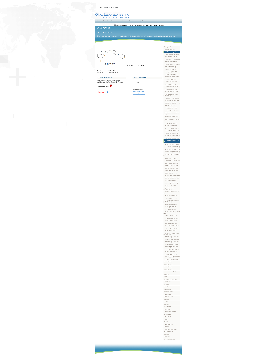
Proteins (166, 319)
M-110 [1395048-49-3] (171, 123)
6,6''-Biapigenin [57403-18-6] (172, 256)
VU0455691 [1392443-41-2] (171, 141)
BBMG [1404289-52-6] (171, 254)
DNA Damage (167, 314)
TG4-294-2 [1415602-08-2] (172, 237)
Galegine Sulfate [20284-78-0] (171, 155)
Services (122, 21)
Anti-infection (167, 306)
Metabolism (167, 284)
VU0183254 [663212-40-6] (172, 138)
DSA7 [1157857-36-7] (170, 173)
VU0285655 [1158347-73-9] (172, 149)
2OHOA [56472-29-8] (170, 158)
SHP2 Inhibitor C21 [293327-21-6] (171, 212)
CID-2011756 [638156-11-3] (172, 64)
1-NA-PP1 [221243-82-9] (171, 168)
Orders (129, 21)
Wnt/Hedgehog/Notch (169, 339)
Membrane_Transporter (170, 279)
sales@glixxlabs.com (138, 91)
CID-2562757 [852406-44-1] (172, 57)
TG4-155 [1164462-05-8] (171, 246)
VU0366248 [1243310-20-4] (172, 135)
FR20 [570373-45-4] (170, 69)
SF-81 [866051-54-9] (170, 230)
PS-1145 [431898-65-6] (171, 89)
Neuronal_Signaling (169, 291)
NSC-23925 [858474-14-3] (172, 76)
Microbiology (167, 289)
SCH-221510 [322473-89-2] (172, 151)
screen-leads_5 (168, 269)
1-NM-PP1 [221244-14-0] (171, 170)
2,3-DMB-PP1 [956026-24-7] (172, 160)
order (107, 92)
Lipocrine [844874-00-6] (171, 183)
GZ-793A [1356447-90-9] (171, 91)
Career (144, 21)
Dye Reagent (167, 316)
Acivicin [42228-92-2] (170, 105)
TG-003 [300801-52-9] (171, 62)
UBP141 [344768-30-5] (171, 81)
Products (114, 21)
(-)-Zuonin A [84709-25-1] (171, 218)
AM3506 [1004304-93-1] (171, 204)
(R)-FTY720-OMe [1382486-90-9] (169, 188)
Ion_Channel (167, 281)
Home (98, 21)
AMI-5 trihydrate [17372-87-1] (171, 120)
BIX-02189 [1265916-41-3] (172, 178)
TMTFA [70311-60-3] (170, 180)
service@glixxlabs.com (139, 94)
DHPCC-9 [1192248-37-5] (172, 128)
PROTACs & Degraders (171, 52)
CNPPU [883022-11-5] (171, 251)
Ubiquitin (166, 299)
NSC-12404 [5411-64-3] (171, 133)
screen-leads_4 (168, 266)
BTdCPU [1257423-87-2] (171, 259)
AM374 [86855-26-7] (170, 207)
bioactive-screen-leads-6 (170, 271)
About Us (105, 21)
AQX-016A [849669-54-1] (171, 195)
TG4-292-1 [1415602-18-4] (172, 239)
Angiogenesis (167, 47)
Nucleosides (167, 294)
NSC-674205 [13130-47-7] (172, 249)
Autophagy (167, 309)
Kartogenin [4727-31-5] (171, 71)
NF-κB (166, 321)
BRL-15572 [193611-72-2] (172, 225)
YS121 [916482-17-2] (170, 79)
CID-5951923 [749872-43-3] (172, 59)
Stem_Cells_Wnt (168, 296)
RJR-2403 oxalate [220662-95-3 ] (171, 113)
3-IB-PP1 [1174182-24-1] (171, 163)
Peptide (166, 301)
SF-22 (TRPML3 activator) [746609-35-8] (171, 233)
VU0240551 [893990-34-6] (172, 100)
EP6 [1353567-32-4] (170, 67)
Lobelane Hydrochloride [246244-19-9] (170, 95)
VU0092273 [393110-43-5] (172, 144)
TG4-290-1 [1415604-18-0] (172, 242)
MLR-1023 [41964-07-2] (171, 74)
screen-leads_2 (168, 261)
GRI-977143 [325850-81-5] (172, 130)
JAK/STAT (166, 274)
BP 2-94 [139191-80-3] (171, 220)
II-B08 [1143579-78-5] (171, 215)
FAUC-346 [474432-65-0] (171, 228)
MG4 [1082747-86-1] (170, 185)
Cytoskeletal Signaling (170, 311)
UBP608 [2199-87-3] (170, 84)
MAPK (165, 276)
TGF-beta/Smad (168, 331)
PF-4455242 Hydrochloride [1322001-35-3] (171, 201)
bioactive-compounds (169, 49)
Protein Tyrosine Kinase (170, 329)
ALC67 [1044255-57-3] (171, 125)
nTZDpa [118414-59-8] (171, 108)
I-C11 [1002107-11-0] (170, 209)
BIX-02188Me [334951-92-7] (172, 175)
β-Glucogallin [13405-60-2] (172, 54)
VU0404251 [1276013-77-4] (172, 146)
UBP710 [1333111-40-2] (171, 86)
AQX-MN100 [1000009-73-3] (171, 192)
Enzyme (166, 286)
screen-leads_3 (168, 264)
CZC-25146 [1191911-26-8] (172, 103)
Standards (167, 334)
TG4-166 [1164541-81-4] (171, 244)
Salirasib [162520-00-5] (171, 223)
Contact (136, 21)
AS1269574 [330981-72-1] (172, 98)
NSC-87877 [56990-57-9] (171, 116)
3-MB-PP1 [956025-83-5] (171, 165)
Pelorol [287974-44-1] (170, 198)
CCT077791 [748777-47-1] (172, 110)
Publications (167, 336)
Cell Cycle (166, 304)
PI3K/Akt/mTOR (168, 324)
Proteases (167, 326)
